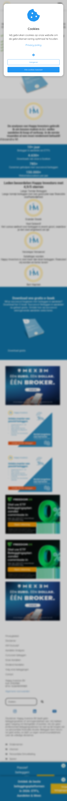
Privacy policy (33, 45)
